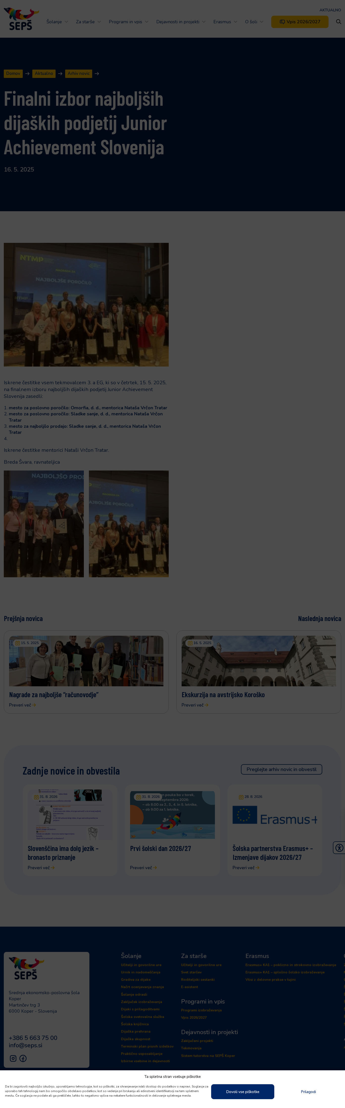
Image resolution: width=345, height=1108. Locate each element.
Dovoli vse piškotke (242, 1091)
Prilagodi (308, 1091)
